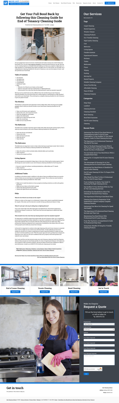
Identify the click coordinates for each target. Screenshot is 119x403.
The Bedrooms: (20, 81)
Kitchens (33, 248)
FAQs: (17, 85)
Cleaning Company (90, 94)
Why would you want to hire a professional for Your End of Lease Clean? (98, 178)
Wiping (86, 70)
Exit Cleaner (56, 3)
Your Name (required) (89, 337)
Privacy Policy (32, 399)
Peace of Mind (48, 248)
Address (86, 332)
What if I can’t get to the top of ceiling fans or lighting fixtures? (34, 88)
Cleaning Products (90, 35)
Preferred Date (87, 327)
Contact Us (100, 3)
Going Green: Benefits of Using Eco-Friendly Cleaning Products (98, 227)
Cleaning (87, 123)
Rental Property (89, 79)
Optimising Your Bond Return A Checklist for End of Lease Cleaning (98, 168)
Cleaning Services (37, 250)
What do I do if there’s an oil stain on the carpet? (30, 87)
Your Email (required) (89, 343)
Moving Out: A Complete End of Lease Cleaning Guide (99, 158)
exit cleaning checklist (35, 64)
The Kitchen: (19, 77)
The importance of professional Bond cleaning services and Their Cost (99, 212)
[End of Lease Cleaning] (16, 4)
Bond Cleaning (88, 115)
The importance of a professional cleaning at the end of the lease (98, 142)
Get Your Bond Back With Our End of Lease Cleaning (50, 257)
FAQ (74, 3)
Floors (86, 67)
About (94, 3)
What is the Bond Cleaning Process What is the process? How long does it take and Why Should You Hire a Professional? (98, 148)
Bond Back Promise (66, 3)
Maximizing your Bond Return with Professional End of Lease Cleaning (95, 217)
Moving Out (87, 76)
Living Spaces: (20, 82)
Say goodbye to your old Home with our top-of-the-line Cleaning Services (98, 188)
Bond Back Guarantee (90, 117)
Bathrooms (22, 248)
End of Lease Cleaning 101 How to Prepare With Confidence (99, 173)
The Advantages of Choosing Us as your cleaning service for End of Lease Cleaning (97, 163)
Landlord (87, 106)
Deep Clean (87, 103)
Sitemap (38, 399)
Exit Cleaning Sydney (12, 399)
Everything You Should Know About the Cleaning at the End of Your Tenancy (97, 193)
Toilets (86, 61)
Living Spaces (40, 248)
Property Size (87, 322)
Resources (79, 3)
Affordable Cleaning (90, 88)
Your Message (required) (90, 353)
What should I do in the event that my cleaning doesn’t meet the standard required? (39, 90)
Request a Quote (87, 3)
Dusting (86, 73)
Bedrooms (28, 248)
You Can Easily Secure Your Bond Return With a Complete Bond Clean (99, 154)
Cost (85, 44)
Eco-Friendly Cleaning (91, 38)
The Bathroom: (20, 79)
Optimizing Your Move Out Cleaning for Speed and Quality (98, 207)
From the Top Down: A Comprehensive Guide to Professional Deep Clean (98, 222)
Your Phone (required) (89, 348)
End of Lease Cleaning (48, 250)
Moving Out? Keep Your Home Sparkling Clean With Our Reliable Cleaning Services (36, 255)
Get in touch (87, 17)
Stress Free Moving (90, 85)
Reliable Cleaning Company (92, 82)
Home (50, 3)
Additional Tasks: (21, 84)
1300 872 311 (110, 3)
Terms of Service (25, 399)
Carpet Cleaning (89, 26)
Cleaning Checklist (27, 250)
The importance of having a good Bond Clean (98, 196)
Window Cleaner (89, 32)
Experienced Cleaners (91, 55)
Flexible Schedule (89, 52)
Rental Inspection (56, 248)
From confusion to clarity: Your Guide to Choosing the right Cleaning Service (97, 183)
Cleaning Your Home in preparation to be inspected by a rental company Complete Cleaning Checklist (97, 201)
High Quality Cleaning (91, 41)
